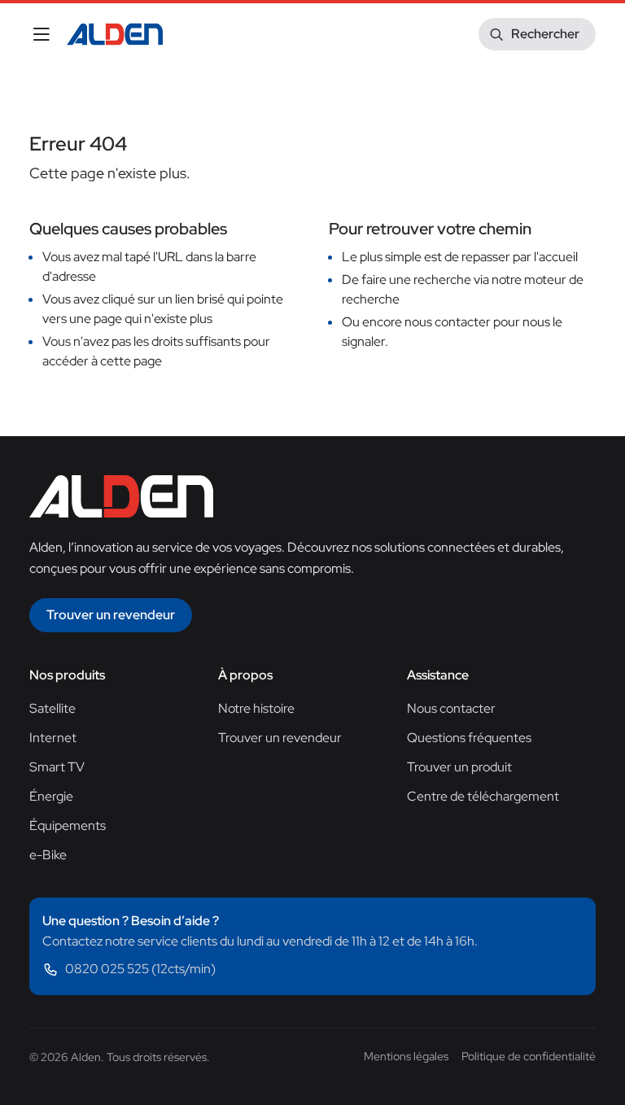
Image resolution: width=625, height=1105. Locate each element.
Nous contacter (451, 708)
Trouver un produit (459, 766)
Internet (52, 737)
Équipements (67, 825)
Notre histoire (256, 708)
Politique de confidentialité (528, 1056)
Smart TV (57, 766)
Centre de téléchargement (483, 796)
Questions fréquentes (469, 737)
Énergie (51, 796)
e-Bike (48, 854)
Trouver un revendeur (280, 737)
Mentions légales (406, 1056)
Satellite (52, 708)
